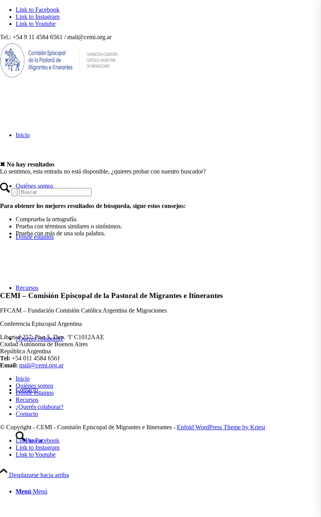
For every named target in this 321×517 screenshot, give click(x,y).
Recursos (27, 399)
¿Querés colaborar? (39, 406)
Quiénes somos (34, 385)
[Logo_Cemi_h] (58, 77)
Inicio (23, 378)
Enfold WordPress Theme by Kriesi (221, 427)
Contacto (27, 413)
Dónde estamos (35, 392)
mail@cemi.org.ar (41, 365)
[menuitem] (168, 491)
